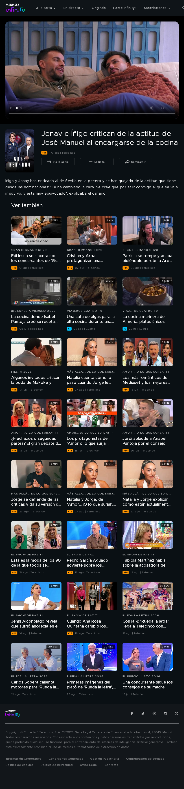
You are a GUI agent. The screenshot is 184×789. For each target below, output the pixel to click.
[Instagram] (165, 714)
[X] (177, 714)
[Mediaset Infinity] (15, 8)
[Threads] (154, 714)
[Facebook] (132, 714)
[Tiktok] (143, 714)
